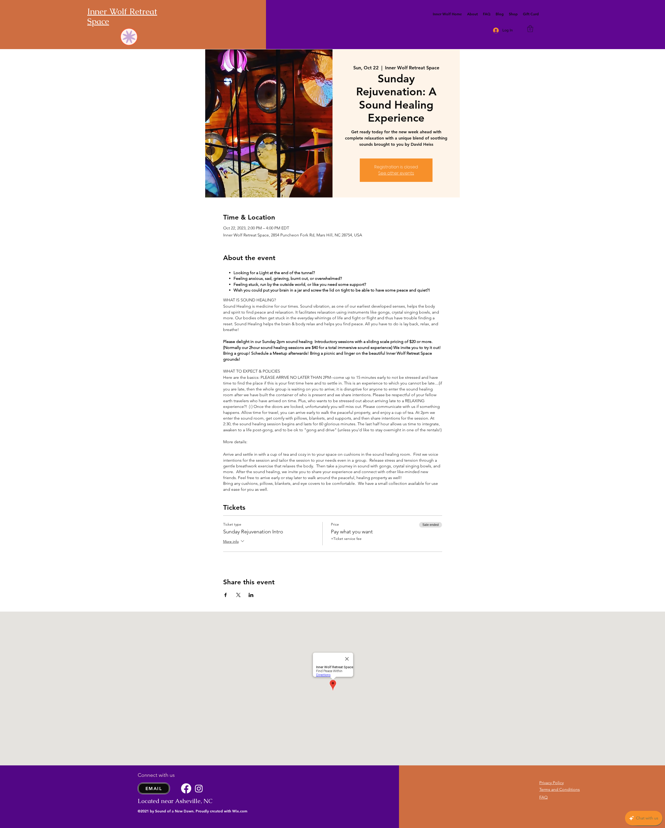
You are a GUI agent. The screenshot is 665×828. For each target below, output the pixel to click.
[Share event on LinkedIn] (251, 595)
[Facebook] (186, 788)
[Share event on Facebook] (225, 595)
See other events (396, 173)
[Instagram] (199, 788)
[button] (472, 14)
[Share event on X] (238, 595)
